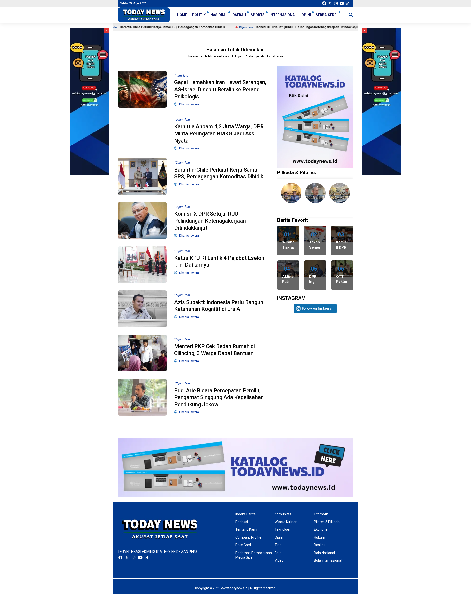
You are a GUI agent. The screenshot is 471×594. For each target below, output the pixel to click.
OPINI (306, 15)
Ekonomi (320, 529)
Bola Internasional (328, 560)
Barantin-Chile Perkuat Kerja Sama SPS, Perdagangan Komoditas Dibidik (144, 27)
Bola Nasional (324, 553)
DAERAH (239, 15)
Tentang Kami (246, 529)
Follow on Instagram (318, 308)
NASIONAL (218, 15)
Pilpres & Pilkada (327, 522)
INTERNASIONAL (283, 15)
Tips (278, 545)
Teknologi (282, 529)
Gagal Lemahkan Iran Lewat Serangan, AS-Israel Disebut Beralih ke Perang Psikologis (220, 89)
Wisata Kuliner (286, 522)
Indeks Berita (246, 514)
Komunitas (283, 514)
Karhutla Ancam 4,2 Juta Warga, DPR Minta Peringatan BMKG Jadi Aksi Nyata (219, 133)
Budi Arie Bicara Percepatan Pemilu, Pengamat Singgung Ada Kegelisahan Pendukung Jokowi (219, 397)
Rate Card (243, 545)
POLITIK (199, 15)
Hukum (319, 537)
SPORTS (258, 15)
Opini (279, 537)
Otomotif (321, 514)
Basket (319, 545)
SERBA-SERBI (327, 15)
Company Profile (248, 537)
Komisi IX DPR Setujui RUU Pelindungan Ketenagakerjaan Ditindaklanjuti (279, 27)
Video (279, 560)
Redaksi (242, 522)
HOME (182, 15)
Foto (278, 553)
